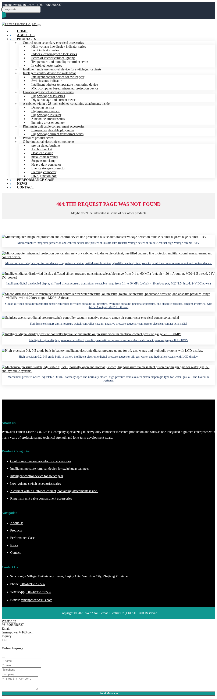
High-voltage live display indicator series (58, 46)
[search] (4, 15)
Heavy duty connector (46, 164)
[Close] (3, 657)
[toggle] (39, 25)
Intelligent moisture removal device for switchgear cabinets (62, 69)
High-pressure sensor (45, 111)
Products (26, 39)
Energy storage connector (48, 168)
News (14, 545)
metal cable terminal (44, 157)
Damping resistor (42, 107)
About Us (16, 523)
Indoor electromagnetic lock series (54, 54)
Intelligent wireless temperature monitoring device (64, 84)
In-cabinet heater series (46, 65)
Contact (25, 187)
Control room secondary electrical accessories (53, 42)
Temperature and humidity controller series (59, 61)
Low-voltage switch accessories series (48, 92)
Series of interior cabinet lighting (53, 58)
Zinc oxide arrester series (48, 119)
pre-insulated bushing (45, 145)
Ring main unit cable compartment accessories (54, 126)
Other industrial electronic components (48, 141)
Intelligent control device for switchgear (49, 73)
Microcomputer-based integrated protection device (64, 88)
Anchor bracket (41, 149)
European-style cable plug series (52, 130)
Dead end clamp (42, 153)
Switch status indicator (46, 80)
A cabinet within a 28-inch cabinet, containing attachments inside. (66, 103)
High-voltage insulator (46, 115)
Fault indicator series (45, 50)
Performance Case (35, 179)
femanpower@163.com (18, 5)
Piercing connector (43, 172)
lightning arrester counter (48, 122)
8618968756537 (13, 624)
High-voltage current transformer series (57, 134)
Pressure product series (38, 138)
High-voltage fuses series (48, 96)
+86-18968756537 (49, 5)
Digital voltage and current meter (53, 100)
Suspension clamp (43, 160)
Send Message (108, 693)
